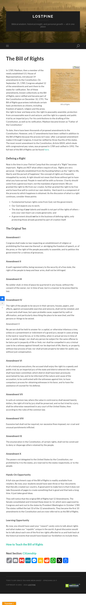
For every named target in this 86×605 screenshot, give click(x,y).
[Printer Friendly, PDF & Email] (76, 67)
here (46, 149)
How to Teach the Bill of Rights (24, 544)
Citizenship (29, 553)
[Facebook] (2, 298)
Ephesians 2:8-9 (50, 580)
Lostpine (43, 16)
